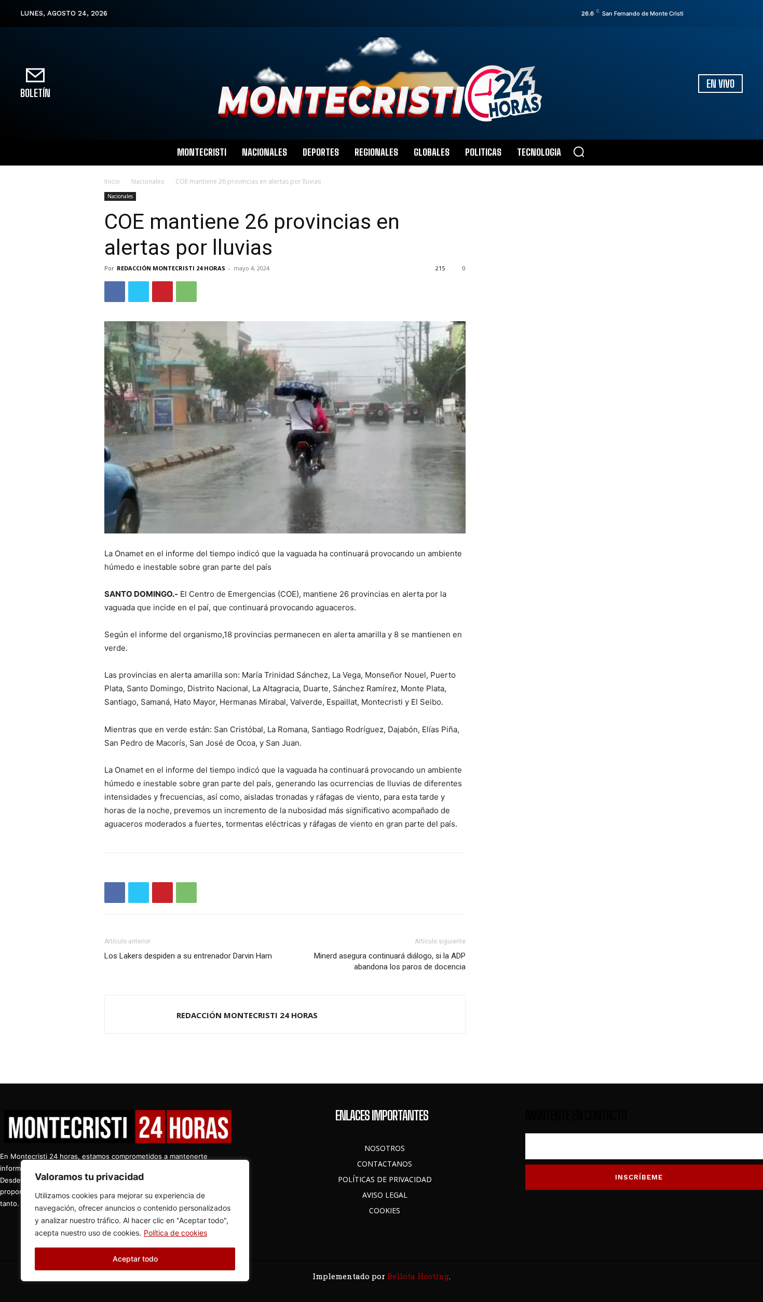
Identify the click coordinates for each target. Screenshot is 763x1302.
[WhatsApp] (186, 291)
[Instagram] (709, 13)
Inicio (112, 181)
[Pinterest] (162, 291)
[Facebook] (694, 13)
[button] (578, 151)
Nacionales (147, 181)
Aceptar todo (135, 1258)
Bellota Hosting (418, 1276)
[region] (135, 1220)
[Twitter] (723, 13)
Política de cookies (175, 1232)
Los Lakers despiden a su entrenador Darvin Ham (188, 956)
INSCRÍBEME (639, 1177)
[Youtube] (738, 13)
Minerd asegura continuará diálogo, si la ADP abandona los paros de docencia (390, 961)
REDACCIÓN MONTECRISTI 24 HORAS (171, 268)
